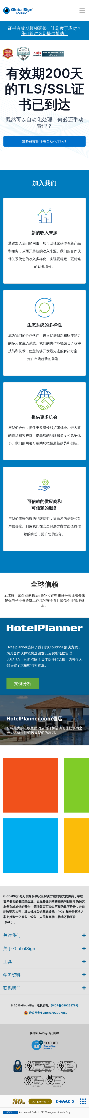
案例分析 (22, 683)
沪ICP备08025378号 (64, 1005)
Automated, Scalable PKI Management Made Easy (38, 1111)
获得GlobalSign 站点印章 (44, 1033)
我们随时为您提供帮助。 (44, 33)
